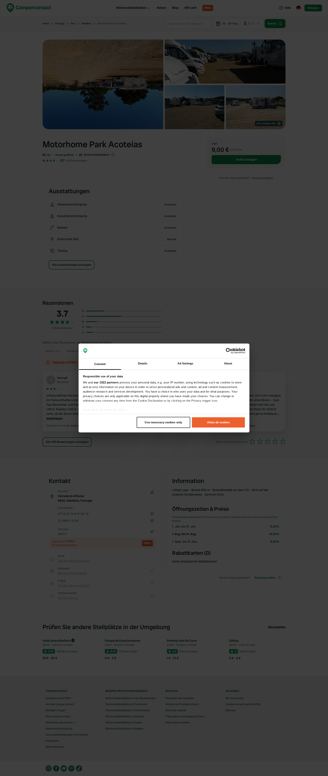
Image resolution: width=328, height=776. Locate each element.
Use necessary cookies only (163, 422)
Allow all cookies (218, 422)
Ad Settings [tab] (185, 363)
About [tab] (228, 363)
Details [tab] (142, 363)
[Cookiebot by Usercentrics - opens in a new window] (228, 351)
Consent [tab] (100, 364)
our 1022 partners (106, 382)
